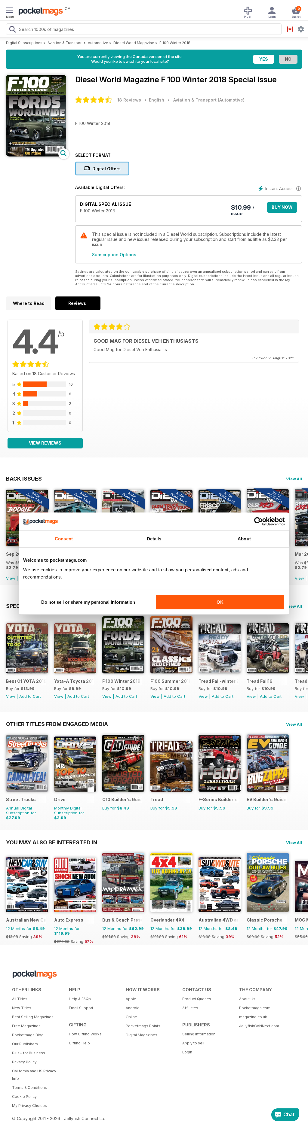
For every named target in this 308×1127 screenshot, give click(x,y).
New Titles (21, 1008)
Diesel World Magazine (133, 43)
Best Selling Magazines (33, 1017)
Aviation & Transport (65, 43)
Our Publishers (25, 1044)
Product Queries (196, 999)
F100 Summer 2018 (170, 681)
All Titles (19, 999)
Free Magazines (26, 1026)
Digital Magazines (141, 1035)
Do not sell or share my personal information (88, 602)
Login (187, 1052)
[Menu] (9, 11)
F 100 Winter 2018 (174, 43)
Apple (131, 999)
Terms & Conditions (29, 1087)
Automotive (98, 43)
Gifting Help (79, 1043)
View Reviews (45, 442)
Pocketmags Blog (28, 1035)
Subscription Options (114, 254)
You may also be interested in (51, 842)
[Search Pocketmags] (12, 30)
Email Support (81, 1008)
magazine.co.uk (253, 1017)
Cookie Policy (24, 1096)
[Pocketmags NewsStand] (39, 12)
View (10, 578)
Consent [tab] (64, 538)
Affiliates (190, 1008)
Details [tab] (154, 538)
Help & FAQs (80, 999)
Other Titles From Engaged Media (57, 724)
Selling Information (198, 1034)
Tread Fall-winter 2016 (219, 681)
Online (131, 1017)
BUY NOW (282, 207)
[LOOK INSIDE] (36, 154)
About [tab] (244, 538)
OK (220, 602)
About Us (247, 999)
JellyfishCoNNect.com (259, 1026)
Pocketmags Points (143, 1026)
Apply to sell (193, 1043)
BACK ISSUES (24, 478)
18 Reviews (129, 99)
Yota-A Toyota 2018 (74, 681)
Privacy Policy (24, 1062)
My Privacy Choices (29, 1105)
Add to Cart (30, 696)
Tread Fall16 (260, 681)
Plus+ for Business (28, 1053)
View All (294, 478)
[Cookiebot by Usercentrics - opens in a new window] (258, 521)
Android (133, 1008)
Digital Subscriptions (24, 43)
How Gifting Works (85, 1034)
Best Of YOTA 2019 (26, 681)
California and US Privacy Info (34, 1075)
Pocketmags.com (254, 1008)
